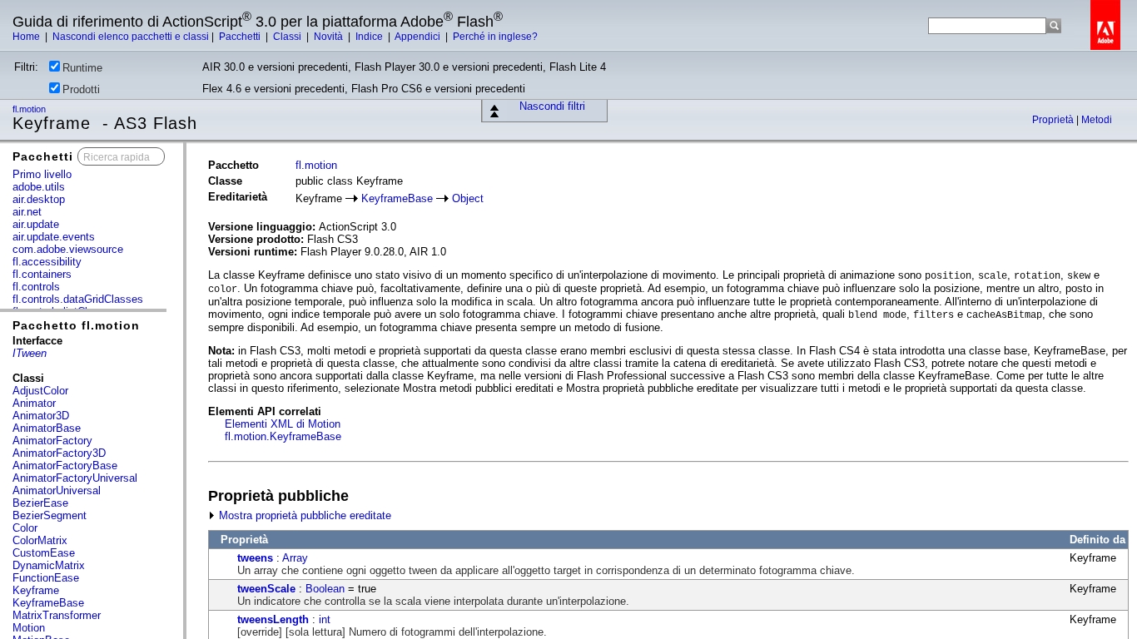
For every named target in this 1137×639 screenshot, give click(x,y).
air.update (35, 224)
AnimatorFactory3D (59, 453)
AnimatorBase (46, 428)
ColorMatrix (39, 540)
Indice (370, 36)
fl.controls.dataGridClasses (77, 299)
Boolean (325, 588)
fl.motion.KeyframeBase (283, 436)
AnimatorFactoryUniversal (74, 478)
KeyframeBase (48, 603)
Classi (288, 36)
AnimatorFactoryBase (64, 465)
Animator (34, 403)
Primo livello (42, 174)
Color (24, 528)
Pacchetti (241, 36)
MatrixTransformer (56, 615)
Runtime (82, 68)
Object (468, 198)
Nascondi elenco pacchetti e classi (130, 36)
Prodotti (81, 89)
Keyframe (35, 590)
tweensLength (273, 619)
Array (295, 558)
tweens (255, 558)
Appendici (419, 36)
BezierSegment (49, 515)
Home (27, 36)
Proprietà (1054, 120)
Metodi (1096, 120)
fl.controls (36, 286)
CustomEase (43, 553)
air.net (27, 212)
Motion (28, 628)
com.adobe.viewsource (67, 249)
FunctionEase (45, 578)
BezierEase (40, 503)
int (324, 619)
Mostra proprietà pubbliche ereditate (303, 515)
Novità (329, 36)
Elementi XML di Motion (282, 424)
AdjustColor (40, 390)
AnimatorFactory (52, 440)
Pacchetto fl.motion (76, 325)
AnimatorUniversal (56, 490)
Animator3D (40, 415)
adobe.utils (38, 187)
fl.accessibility (47, 261)
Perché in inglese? (495, 36)
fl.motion (30, 109)
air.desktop (38, 199)
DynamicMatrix (48, 565)
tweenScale (266, 588)
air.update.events (53, 236)
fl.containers (42, 274)
